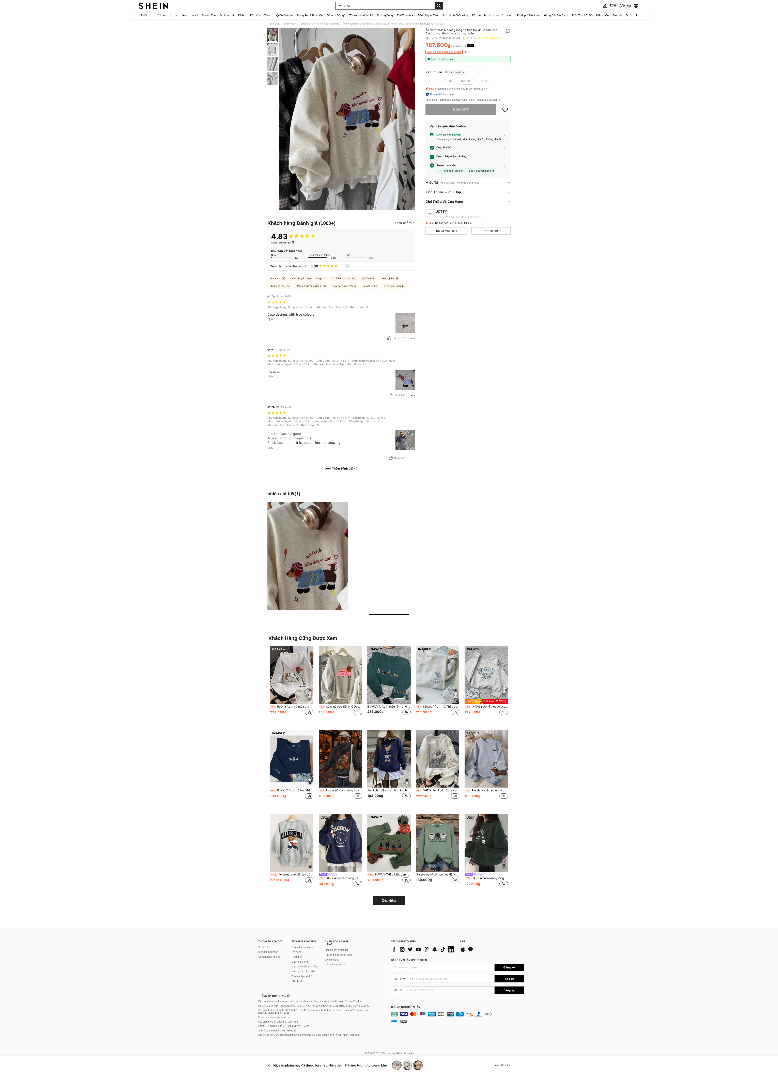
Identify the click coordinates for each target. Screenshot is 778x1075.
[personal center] (604, 5)
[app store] (463, 951)
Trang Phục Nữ (289, 23)
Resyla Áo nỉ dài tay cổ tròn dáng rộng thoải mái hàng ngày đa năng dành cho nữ (486, 790)
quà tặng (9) (370, 285)
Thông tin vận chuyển (303, 947)
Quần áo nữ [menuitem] (227, 15)
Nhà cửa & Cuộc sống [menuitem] (455, 15)
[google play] (470, 951)
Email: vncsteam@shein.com (274, 1017)
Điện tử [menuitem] (617, 15)
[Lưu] (505, 109)
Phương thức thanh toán (338, 954)
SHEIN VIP (298, 981)
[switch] (346, 266)
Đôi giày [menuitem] (255, 15)
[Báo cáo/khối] (412, 338)
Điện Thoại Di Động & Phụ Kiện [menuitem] (590, 15)
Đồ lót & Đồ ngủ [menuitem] (336, 15)
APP (462, 941)
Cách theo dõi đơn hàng (305, 966)
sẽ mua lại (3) (277, 278)
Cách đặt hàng (300, 961)
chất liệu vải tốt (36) (343, 278)
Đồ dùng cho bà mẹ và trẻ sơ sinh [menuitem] (492, 15)
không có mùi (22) (280, 285)
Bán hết (461, 110)
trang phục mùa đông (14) (311, 285)
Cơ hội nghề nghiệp (269, 956)
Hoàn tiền (297, 956)
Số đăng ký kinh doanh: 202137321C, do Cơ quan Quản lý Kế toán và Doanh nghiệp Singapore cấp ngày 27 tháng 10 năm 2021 (313, 1011)
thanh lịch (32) (390, 278)
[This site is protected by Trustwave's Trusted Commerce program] (394, 1021)
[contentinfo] (457, 1014)
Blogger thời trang (268, 952)
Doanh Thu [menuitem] (209, 15)
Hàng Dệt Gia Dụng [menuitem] (556, 15)
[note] (486, 701)
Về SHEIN (263, 947)
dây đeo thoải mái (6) (345, 285)
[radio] (432, 81)
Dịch (270, 319)
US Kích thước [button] (453, 72)
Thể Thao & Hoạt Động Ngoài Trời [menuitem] (417, 15)
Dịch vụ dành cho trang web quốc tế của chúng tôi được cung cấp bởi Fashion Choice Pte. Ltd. (310, 1001)
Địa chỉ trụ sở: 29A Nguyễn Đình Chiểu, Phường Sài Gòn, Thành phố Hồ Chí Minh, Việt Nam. (309, 1034)
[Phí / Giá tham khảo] (451, 46)
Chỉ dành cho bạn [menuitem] (167, 15)
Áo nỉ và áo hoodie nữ (328, 23)
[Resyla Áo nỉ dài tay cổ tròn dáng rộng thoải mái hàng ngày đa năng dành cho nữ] (486, 759)
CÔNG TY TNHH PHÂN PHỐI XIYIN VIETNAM (283, 1026)
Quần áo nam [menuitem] (284, 15)
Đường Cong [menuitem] (385, 15)
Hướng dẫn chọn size (303, 971)
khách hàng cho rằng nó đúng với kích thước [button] (457, 88)
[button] (629, 5)
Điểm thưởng (332, 959)
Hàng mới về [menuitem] (190, 15)
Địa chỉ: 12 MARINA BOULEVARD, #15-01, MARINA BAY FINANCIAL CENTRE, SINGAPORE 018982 (313, 1005)
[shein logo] (153, 5)
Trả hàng (296, 952)
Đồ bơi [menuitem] (242, 15)
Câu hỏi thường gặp (336, 964)
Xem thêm (389, 900)
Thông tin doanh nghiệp (274, 996)
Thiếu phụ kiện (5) (394, 285)
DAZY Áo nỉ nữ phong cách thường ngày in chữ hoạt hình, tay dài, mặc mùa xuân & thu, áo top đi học (341, 878)
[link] (612, 5)
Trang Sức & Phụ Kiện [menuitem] (310, 15)
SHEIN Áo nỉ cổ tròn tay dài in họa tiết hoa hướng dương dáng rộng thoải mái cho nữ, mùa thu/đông (438, 790)
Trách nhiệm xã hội (302, 976)
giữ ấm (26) (368, 278)
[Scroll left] (631, 15)
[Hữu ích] (389, 338)
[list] (423, 949)
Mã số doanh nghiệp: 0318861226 (277, 1030)
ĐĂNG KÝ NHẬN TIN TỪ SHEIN (409, 960)
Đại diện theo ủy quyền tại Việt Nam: (278, 1021)
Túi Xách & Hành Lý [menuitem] (361, 15)
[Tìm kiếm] (439, 6)
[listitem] (291, 684)
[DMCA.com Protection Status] (403, 1021)
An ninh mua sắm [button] (446, 165)
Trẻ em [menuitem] (268, 15)
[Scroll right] (636, 15)
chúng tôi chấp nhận (405, 1007)
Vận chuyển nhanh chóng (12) (309, 278)
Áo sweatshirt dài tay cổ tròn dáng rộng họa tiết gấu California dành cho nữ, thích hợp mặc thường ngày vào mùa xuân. (292, 874)
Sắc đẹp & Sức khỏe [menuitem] (528, 15)
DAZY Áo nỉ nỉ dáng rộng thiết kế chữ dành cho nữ (486, 878)
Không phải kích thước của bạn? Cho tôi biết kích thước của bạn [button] (461, 99)
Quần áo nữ (306, 23)
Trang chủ (273, 23)
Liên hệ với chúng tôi (336, 950)
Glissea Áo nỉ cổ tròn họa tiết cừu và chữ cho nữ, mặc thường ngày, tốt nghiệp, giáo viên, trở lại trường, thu (437, 874)
